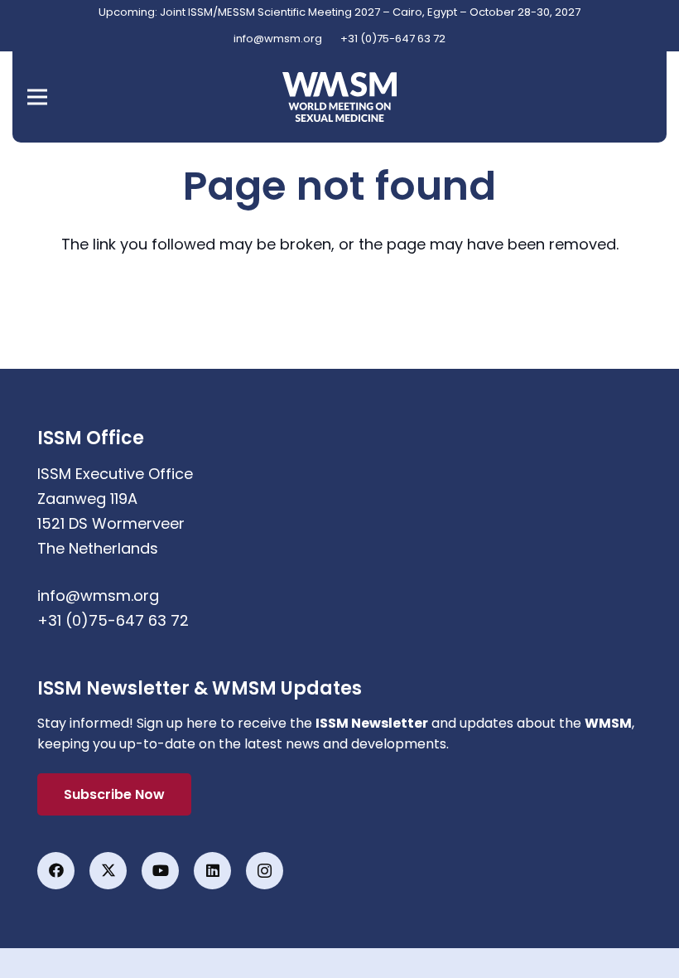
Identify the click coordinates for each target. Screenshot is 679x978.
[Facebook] (56, 870)
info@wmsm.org (98, 595)
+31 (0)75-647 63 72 (113, 620)
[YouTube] (160, 870)
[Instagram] (264, 870)
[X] (108, 870)
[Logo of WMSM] (339, 97)
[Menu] (38, 97)
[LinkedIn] (212, 870)
